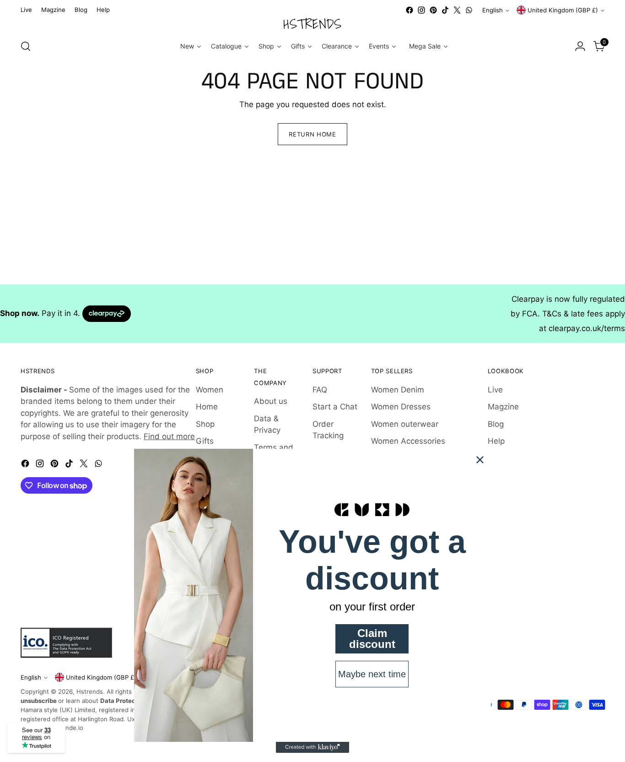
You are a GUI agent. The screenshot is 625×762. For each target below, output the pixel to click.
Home (207, 406)
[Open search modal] (25, 46)
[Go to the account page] (580, 46)
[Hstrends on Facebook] (409, 10)
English (492, 10)
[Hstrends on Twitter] (457, 10)
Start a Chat (334, 406)
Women (209, 389)
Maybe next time (372, 674)
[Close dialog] (480, 459)
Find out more (169, 436)
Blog (496, 424)
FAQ (319, 389)
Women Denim (397, 389)
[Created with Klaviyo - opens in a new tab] (312, 747)
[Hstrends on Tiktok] (445, 10)
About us (270, 401)
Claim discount (372, 638)
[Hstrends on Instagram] (421, 10)
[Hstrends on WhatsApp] (469, 10)
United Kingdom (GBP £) (563, 10)
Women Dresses (401, 406)
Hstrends (89, 691)
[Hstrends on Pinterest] (433, 10)
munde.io (70, 727)
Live (495, 389)
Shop (205, 424)
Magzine (503, 406)
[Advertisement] (274, 220)
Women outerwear (404, 424)
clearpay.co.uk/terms (587, 328)
